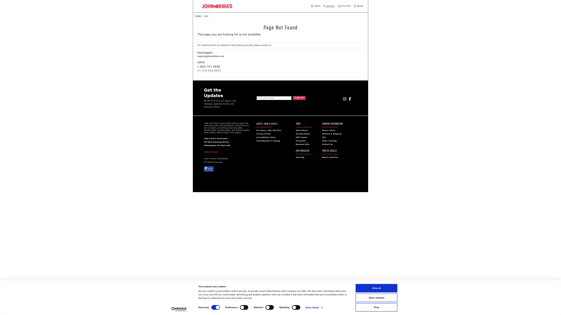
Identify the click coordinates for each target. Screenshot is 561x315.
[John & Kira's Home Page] (217, 6)
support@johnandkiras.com (210, 56)
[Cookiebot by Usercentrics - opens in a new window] (179, 309)
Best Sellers (302, 130)
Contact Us (327, 144)
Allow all (376, 288)
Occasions (301, 141)
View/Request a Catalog (268, 141)
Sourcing (300, 157)
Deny (376, 307)
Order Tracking (329, 141)
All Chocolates (303, 134)
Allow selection (376, 297)
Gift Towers (301, 137)
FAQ (324, 137)
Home (198, 16)
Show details (312, 307)
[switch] (244, 307)
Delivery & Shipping (331, 134)
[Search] (325, 5)
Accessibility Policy (266, 137)
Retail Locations (330, 157)
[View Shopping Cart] (355, 6)
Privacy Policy (263, 134)
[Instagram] (343, 99)
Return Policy (328, 130)
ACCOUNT (346, 6)
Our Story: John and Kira (268, 130)
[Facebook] (349, 99)
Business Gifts (303, 144)
